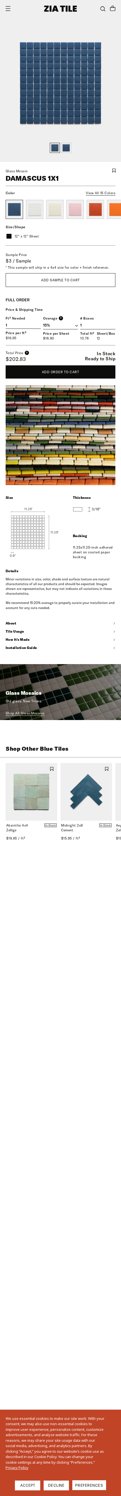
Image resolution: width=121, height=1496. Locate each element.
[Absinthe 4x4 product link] (31, 792)
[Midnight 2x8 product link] (86, 792)
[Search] (103, 9)
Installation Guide (21, 648)
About (11, 623)
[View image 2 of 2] (66, 148)
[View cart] (112, 9)
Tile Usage (15, 631)
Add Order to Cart (60, 372)
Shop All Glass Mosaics (25, 713)
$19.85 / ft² (15, 838)
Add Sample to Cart (60, 280)
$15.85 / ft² (70, 838)
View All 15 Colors (100, 193)
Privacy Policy (17, 1467)
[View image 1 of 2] (55, 148)
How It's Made (18, 639)
